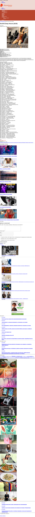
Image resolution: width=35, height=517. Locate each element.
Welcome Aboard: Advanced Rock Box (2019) (9, 255)
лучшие (11, 357)
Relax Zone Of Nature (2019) (5, 181)
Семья (3, 15)
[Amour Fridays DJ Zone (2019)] (8, 192)
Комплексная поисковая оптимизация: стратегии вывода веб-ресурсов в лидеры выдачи (16, 290)
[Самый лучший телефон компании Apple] (8, 396)
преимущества (26, 357)
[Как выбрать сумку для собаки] (8, 443)
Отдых (3, 13)
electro (8, 356)
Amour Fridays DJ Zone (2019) (6, 194)
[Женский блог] (6, 6)
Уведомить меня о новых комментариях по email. (9, 238)
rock (24, 356)
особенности (17, 357)
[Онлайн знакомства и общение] (8, 462)
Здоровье (3, 11)
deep (1, 140)
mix (16, 356)
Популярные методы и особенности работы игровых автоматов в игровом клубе (14, 273)
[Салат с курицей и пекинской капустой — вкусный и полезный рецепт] (8, 481)
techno (28, 356)
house (3, 140)
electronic (10, 356)
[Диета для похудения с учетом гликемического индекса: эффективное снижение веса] (8, 472)
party (21, 356)
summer (26, 356)
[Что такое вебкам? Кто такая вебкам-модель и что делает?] (8, 453)
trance (31, 356)
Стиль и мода (4, 16)
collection (1, 356)
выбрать (1, 357)
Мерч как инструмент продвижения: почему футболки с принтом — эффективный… (15, 298)
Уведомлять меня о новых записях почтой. (8, 240)
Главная (1, 21)
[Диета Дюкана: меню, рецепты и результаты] (8, 500)
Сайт (1, 235)
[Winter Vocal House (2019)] (8, 167)
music (18, 356)
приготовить (31, 357)
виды (33, 356)
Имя (1, 232)
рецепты (34, 357)
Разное (3, 17)
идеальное (7, 357)
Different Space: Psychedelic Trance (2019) (8, 156)
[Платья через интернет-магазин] (8, 491)
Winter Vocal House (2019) (5, 168)
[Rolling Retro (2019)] (8, 434)
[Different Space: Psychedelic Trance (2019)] (8, 154)
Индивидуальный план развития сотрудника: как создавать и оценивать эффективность (16, 265)
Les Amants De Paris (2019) (5, 207)
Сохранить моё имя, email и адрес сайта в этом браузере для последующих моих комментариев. (16, 237)
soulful (5, 140)
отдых (21, 357)
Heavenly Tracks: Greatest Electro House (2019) (9, 219)
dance (3, 356)
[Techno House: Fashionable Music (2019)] (8, 377)
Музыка (4, 18)
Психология (5, 12)
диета (4, 357)
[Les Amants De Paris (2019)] (8, 205)
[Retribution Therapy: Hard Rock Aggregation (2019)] (8, 415)
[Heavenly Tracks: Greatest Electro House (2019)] (8, 218)
